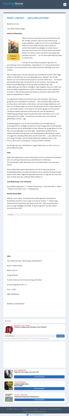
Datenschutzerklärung (54, 409)
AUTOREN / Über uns (13, 409)
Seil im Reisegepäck (39, 388)
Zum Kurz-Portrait (39, 376)
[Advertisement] (34, 230)
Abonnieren (60, 336)
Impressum (43, 409)
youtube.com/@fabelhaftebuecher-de (34, 411)
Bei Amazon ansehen (13, 57)
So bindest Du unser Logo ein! (30, 409)
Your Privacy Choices (36, 415)
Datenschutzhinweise (44, 338)
